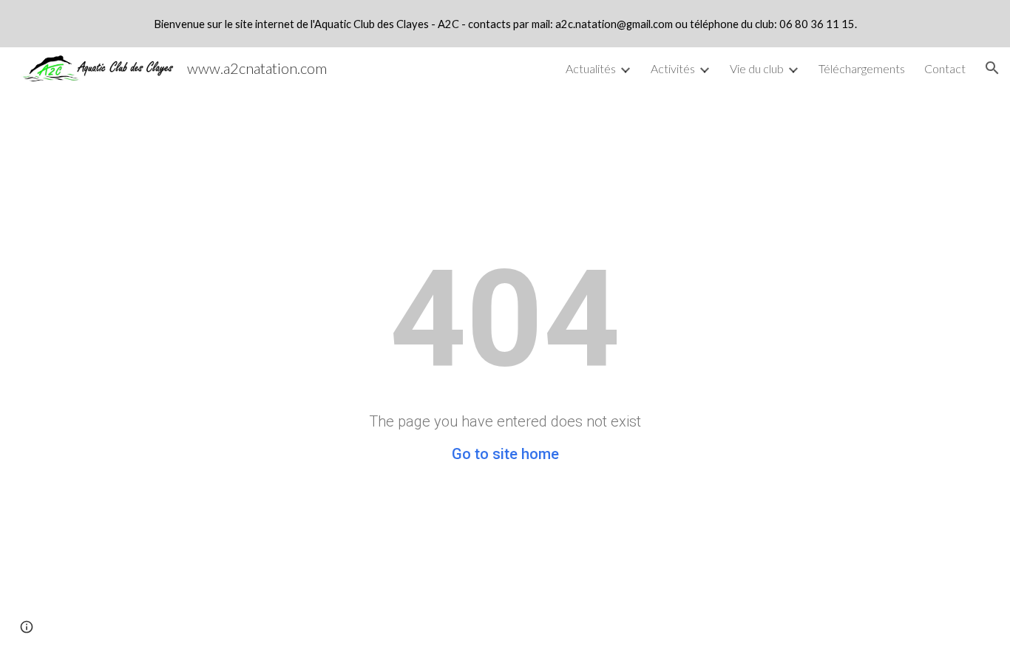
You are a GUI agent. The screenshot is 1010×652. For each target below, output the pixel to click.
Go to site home (505, 454)
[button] (992, 68)
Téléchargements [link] (861, 68)
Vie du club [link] (757, 68)
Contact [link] (945, 68)
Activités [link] (673, 68)
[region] (505, 23)
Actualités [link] (591, 68)
